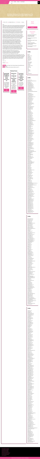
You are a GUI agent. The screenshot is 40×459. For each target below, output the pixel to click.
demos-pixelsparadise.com (31, 232)
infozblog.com (29, 265)
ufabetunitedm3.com (30, 204)
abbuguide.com (30, 338)
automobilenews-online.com (31, 424)
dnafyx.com (29, 333)
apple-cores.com (30, 292)
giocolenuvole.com (30, 334)
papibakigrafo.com (30, 288)
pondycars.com (30, 410)
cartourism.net (29, 291)
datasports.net (30, 137)
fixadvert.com (29, 229)
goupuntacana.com (30, 317)
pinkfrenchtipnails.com (31, 133)
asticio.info (29, 166)
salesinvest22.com (30, 399)
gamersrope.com (30, 97)
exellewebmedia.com (30, 98)
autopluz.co (29, 230)
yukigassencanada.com (31, 354)
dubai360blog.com (30, 145)
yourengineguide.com (30, 417)
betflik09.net (29, 326)
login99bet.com (30, 312)
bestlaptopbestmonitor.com (31, 271)
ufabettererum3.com (30, 199)
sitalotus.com (29, 160)
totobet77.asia (29, 197)
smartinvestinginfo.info (31, 386)
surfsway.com (29, 346)
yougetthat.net (30, 111)
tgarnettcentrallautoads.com (31, 228)
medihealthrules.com (30, 413)
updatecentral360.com (31, 162)
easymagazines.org (30, 175)
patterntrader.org (30, 158)
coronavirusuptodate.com (31, 358)
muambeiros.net (30, 264)
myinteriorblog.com (30, 406)
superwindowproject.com (31, 287)
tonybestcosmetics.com (31, 428)
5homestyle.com (30, 304)
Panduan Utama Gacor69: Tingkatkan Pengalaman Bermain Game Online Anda (32, 43)
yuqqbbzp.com (30, 356)
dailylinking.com (30, 332)
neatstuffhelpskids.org (31, 254)
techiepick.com (30, 408)
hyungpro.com (29, 129)
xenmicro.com (29, 328)
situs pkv (3, 454)
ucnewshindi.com (30, 95)
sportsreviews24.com (30, 144)
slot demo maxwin (30, 65)
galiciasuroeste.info (30, 252)
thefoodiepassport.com (31, 286)
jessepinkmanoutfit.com (31, 103)
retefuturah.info (30, 385)
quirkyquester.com (30, 186)
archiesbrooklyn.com (30, 263)
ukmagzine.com (30, 101)
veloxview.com (30, 209)
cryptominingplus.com (31, 118)
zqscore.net (29, 164)
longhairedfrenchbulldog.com (31, 120)
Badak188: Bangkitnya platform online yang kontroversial (6, 77)
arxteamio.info (29, 168)
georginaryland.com (30, 272)
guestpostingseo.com (31, 84)
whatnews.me (29, 395)
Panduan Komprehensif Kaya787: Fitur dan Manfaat (32, 46)
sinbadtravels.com (30, 100)
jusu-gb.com (29, 81)
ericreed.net (29, 278)
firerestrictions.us (30, 262)
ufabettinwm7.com (30, 202)
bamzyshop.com (30, 409)
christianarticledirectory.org (31, 303)
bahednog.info (29, 88)
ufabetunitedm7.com (30, 205)
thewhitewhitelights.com (31, 274)
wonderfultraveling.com (31, 258)
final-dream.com (30, 396)
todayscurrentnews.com (31, 196)
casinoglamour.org (30, 301)
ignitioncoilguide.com (30, 438)
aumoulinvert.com (30, 285)
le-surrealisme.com (30, 237)
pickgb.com (29, 155)
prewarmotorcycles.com (31, 234)
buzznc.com (29, 429)
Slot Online (6, 62)
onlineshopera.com (30, 329)
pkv (28, 68)
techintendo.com (30, 343)
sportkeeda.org (30, 171)
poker (5, 455)
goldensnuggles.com (30, 107)
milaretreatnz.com (30, 249)
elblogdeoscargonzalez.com (31, 267)
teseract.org (29, 400)
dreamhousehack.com (31, 422)
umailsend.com (30, 104)
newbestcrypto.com (30, 113)
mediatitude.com (30, 233)
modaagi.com (29, 250)
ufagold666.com (30, 405)
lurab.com (29, 437)
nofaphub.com (30, 321)
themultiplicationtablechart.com (32, 300)
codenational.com (30, 433)
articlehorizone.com (30, 355)
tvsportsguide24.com (30, 143)
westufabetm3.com (30, 210)
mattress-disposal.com (31, 150)
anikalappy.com (30, 379)
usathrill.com (29, 414)
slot (11, 3)
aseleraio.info (29, 165)
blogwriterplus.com (30, 83)
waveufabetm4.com (30, 375)
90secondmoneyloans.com (31, 350)
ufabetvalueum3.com (30, 372)
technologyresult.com (30, 339)
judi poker (29, 56)
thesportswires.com (30, 128)
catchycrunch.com (30, 320)
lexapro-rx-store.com (30, 297)
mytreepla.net (29, 364)
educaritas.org (29, 324)
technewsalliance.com (31, 387)
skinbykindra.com (30, 431)
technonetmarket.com (31, 388)
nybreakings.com (30, 418)
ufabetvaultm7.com (30, 373)
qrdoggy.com (29, 153)
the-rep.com (29, 243)
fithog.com (29, 270)
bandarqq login (30, 73)
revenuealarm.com (30, 436)
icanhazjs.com (29, 289)
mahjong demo (30, 59)
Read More (6, 90)
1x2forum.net (29, 311)
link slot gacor (29, 58)
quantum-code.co (30, 394)
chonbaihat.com (30, 266)
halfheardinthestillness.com (31, 276)
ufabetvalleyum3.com (30, 208)
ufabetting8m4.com (30, 370)
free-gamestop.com (30, 99)
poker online (29, 67)
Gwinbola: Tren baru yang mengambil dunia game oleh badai (21, 77)
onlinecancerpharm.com (31, 148)
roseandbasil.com (30, 273)
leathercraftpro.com (30, 177)
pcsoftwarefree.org (30, 331)
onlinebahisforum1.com (31, 314)
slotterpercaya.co (30, 189)
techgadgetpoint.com (30, 142)
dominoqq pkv (7, 448)
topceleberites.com (30, 369)
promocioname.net (30, 259)
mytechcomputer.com (31, 439)
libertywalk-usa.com (30, 219)
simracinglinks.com (30, 235)
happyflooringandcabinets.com (32, 151)
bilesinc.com (29, 248)
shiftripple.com (30, 188)
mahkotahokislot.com (30, 147)
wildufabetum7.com (30, 212)
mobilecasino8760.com (31, 280)
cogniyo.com (29, 174)
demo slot (29, 60)
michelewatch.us (30, 225)
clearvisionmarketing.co (31, 393)
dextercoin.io (29, 302)
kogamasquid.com (30, 299)
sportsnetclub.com (30, 112)
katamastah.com (30, 163)
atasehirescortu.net (30, 138)
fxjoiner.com (29, 430)
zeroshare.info (29, 247)
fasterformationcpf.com (31, 106)
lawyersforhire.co (30, 121)
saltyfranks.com (30, 244)
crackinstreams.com (30, 359)
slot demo (29, 64)
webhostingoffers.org (30, 340)
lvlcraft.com (29, 349)
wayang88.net (29, 376)
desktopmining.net (30, 295)
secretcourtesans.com (31, 313)
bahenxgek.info (30, 89)
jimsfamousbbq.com (30, 218)
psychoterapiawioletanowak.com (32, 184)
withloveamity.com (30, 336)
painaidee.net (29, 125)
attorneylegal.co (30, 140)
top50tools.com (30, 242)
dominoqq (3, 449)
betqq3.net (29, 281)
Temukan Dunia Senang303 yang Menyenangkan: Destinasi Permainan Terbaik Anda (32, 35)
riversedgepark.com (30, 318)
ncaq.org (29, 327)
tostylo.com (29, 110)
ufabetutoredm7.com (30, 207)
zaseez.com (29, 319)
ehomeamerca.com (30, 342)
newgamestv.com (30, 134)
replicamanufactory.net (31, 366)
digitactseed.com (30, 348)
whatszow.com (30, 341)
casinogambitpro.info (30, 85)
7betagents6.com (30, 357)
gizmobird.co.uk (30, 221)
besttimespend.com (30, 172)
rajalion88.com (30, 316)
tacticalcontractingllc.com (31, 193)
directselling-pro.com (30, 435)
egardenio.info (29, 167)
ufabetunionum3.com (30, 371)
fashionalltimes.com (30, 425)
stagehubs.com (30, 310)
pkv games (5, 450)
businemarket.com (30, 122)
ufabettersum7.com (30, 201)
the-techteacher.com (30, 423)
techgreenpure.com (30, 344)
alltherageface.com (30, 432)
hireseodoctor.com (30, 361)
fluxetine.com (29, 279)
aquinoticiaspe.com (30, 119)
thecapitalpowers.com (31, 194)
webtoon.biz (29, 127)
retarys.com (29, 105)
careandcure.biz (30, 173)
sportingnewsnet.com (30, 130)
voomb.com (29, 141)
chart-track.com (30, 257)
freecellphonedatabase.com (31, 96)
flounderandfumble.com (31, 383)
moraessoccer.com (30, 255)
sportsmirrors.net (30, 136)
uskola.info (29, 390)
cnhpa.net (29, 159)
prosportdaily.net (30, 398)
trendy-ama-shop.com (31, 401)
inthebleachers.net (30, 296)
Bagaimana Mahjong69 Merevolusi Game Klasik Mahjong (13, 77)
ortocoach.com (30, 181)
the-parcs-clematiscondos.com (32, 80)
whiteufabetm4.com (30, 378)
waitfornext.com (30, 392)
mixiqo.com (29, 179)
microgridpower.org (30, 178)
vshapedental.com (30, 415)
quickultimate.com (30, 185)
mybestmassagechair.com (31, 277)
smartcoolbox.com (30, 190)
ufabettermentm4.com (31, 200)
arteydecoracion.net (30, 269)
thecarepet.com (30, 82)
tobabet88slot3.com (30, 195)
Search (32, 21)
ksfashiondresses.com (31, 157)
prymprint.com (30, 170)
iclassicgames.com (30, 115)
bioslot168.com (30, 440)
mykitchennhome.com (31, 284)
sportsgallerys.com (30, 135)
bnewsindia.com (30, 407)
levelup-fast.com (30, 363)
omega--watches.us (30, 226)
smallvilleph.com (30, 251)
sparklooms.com (30, 192)
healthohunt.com (30, 384)
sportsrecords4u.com (30, 368)
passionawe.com (30, 182)
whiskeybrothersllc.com (31, 211)
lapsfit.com (29, 362)
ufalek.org (29, 149)
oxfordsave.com (30, 114)
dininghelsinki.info (30, 380)
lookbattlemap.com (30, 108)
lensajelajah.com (30, 325)
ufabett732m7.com (30, 402)
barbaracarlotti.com (30, 294)
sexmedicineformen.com (31, 187)
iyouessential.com (30, 335)
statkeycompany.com (30, 239)
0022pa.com (29, 246)
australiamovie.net (30, 220)
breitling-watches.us (30, 227)
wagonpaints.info (30, 391)
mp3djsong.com (30, 222)
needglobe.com (30, 180)
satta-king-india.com (30, 353)
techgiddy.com (30, 93)
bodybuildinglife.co (30, 152)
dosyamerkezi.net (30, 236)
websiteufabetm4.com (31, 377)
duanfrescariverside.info (31, 381)
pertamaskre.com (30, 90)
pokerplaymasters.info (31, 86)
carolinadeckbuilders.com (31, 240)
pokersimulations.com (31, 365)
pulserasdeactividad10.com (31, 293)
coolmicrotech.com (30, 421)
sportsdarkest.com (30, 126)
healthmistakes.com (30, 156)
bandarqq (3, 448)
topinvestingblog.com (30, 241)
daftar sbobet (29, 57)
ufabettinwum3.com (30, 203)
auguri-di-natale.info (30, 224)
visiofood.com (29, 403)
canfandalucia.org (30, 416)
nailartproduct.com (30, 347)
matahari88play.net (30, 123)
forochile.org (29, 256)
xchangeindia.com (30, 420)
